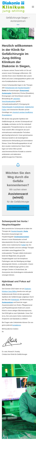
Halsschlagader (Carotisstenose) (13, 107)
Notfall (23, 245)
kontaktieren (16, 325)
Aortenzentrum (7, 302)
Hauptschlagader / (19, 231)
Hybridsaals (15, 299)
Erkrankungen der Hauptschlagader (17, 88)
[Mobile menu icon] (33, 7)
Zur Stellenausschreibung (18, 207)
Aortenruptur (6, 93)
